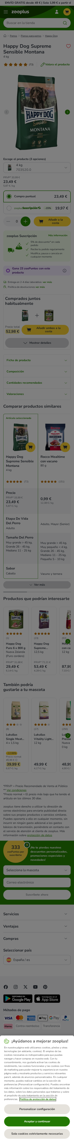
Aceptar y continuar (37, 1121)
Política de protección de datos (38, 1099)
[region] (37, 1088)
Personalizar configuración (37, 1109)
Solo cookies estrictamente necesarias (37, 1134)
